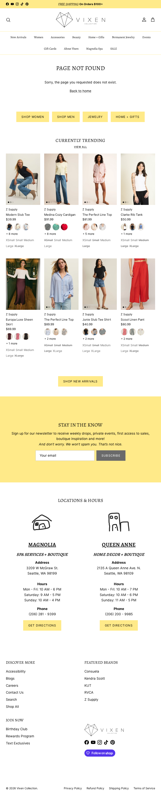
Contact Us (15, 692)
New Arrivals (18, 37)
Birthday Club (16, 729)
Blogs (10, 678)
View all (80, 146)
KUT (87, 686)
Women (38, 37)
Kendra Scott (94, 678)
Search (11, 699)
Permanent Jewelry (123, 37)
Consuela (91, 671)
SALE (113, 49)
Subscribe (111, 455)
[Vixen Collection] (80, 19)
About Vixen (71, 49)
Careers (12, 686)
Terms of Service (144, 788)
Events (146, 37)
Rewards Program (20, 736)
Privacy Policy (73, 788)
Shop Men (66, 117)
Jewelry (95, 117)
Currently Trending (80, 140)
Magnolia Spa (94, 49)
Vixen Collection (27, 788)
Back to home (80, 91)
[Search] (8, 19)
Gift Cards (50, 49)
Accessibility (16, 671)
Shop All (12, 707)
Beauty (76, 37)
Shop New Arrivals (80, 381)
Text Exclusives (18, 743)
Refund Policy (95, 788)
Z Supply (91, 699)
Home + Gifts (96, 37)
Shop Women (32, 117)
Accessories (58, 37)
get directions (119, 625)
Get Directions (42, 625)
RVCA (88, 692)
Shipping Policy (119, 788)
